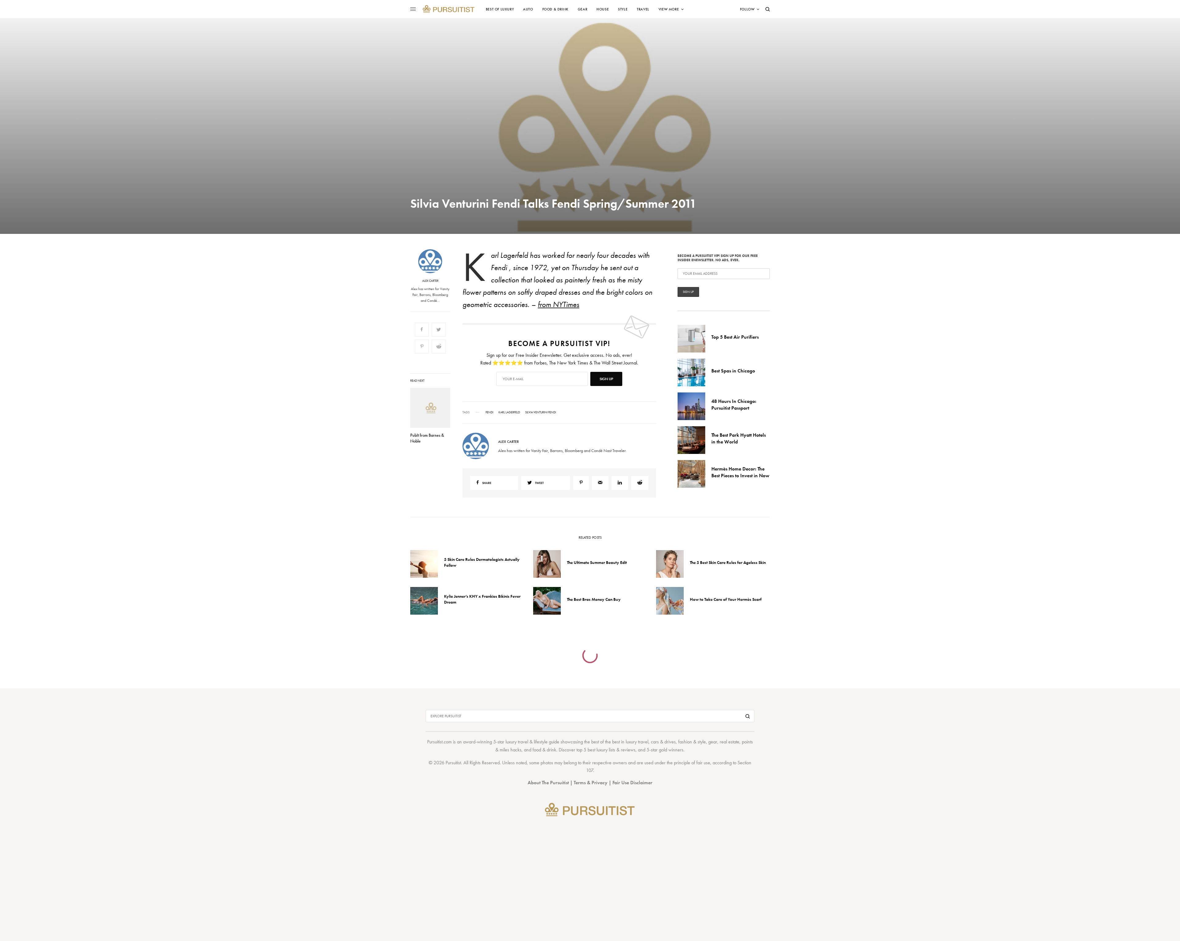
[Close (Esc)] (700, 409)
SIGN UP (650, 503)
